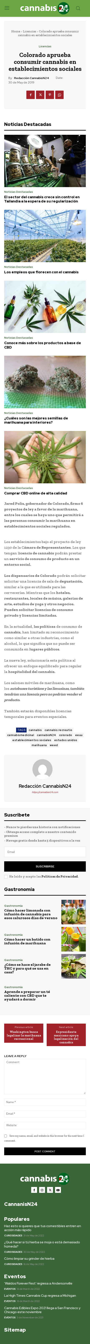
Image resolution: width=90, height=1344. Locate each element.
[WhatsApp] (59, 95)
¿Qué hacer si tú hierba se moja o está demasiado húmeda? (42, 1244)
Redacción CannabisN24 (31, 78)
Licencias (29, 31)
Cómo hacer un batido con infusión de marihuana (27, 941)
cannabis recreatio (58, 730)
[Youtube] (58, 1190)
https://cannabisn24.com (45, 792)
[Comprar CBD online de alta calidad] (45, 457)
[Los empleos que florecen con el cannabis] (45, 236)
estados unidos (65, 740)
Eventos (10, 1289)
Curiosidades (13, 1235)
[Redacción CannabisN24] (45, 769)
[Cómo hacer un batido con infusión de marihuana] (73, 939)
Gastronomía (13, 905)
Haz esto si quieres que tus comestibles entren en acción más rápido (42, 1228)
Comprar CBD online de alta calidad (35, 493)
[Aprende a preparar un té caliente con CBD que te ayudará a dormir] (73, 993)
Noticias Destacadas (18, 191)
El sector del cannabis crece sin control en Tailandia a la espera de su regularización (42, 199)
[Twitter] (40, 95)
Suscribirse (45, 866)
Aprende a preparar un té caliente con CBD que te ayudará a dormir (27, 995)
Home (15, 31)
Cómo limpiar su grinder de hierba (29, 1258)
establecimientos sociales (31, 740)
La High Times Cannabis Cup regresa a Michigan (40, 1295)
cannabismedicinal (20, 735)
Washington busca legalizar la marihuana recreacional (24, 1035)
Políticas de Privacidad (59, 876)
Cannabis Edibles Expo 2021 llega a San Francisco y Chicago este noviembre (42, 1310)
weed (54, 745)
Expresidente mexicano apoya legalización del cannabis (66, 1037)
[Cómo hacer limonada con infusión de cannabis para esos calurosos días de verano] (73, 912)
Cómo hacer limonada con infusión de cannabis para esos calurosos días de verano (30, 914)
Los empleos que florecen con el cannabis (41, 272)
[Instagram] (42, 1190)
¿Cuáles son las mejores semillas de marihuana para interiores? (36, 420)
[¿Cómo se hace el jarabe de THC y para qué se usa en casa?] (73, 966)
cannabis (35, 730)
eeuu (79, 735)
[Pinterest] (50, 95)
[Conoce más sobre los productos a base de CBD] (45, 307)
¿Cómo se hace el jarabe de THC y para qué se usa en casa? (27, 968)
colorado (65, 735)
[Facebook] (30, 95)
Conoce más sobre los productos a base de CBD (42, 345)
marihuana (39, 745)
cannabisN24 (46, 735)
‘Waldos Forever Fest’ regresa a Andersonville (38, 1283)
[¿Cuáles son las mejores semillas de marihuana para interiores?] (45, 382)
